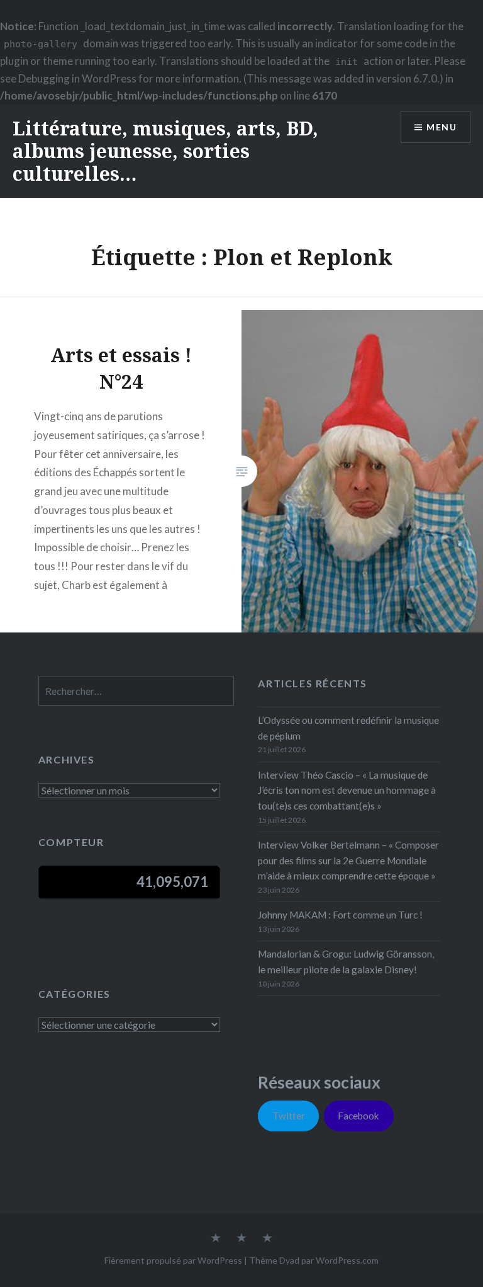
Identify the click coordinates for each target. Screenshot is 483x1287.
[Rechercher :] (136, 691)
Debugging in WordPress (77, 78)
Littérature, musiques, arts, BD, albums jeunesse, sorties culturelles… (165, 150)
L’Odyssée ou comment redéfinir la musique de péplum (348, 727)
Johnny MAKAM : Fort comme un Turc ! (340, 914)
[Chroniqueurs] (241, 1238)
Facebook (358, 1115)
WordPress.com (347, 1260)
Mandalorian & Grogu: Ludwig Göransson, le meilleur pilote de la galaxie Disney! (346, 961)
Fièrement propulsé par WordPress (173, 1260)
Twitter (288, 1115)
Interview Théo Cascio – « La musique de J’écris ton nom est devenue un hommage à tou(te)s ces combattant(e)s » (347, 790)
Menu (441, 127)
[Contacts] (215, 1238)
